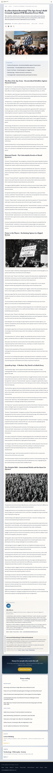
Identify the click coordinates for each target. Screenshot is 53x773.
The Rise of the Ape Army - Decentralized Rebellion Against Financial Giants (24, 65)
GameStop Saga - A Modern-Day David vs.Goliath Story (19, 72)
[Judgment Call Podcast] (8, 2)
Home (6, 6)
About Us (12, 767)
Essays (10, 6)
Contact (11, 631)
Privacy (27, 650)
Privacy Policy (16, 631)
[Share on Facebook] (8, 26)
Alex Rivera (8, 23)
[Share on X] (51, 1)
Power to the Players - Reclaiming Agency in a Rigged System (20, 70)
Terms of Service (30, 767)
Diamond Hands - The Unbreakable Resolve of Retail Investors (21, 67)
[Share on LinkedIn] (11, 26)
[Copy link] (14, 26)
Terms (21, 631)
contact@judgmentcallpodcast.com (30, 631)
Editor (46, 767)
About (7, 631)
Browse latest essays (25, 669)
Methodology (32, 650)
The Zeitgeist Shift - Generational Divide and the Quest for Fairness (22, 75)
